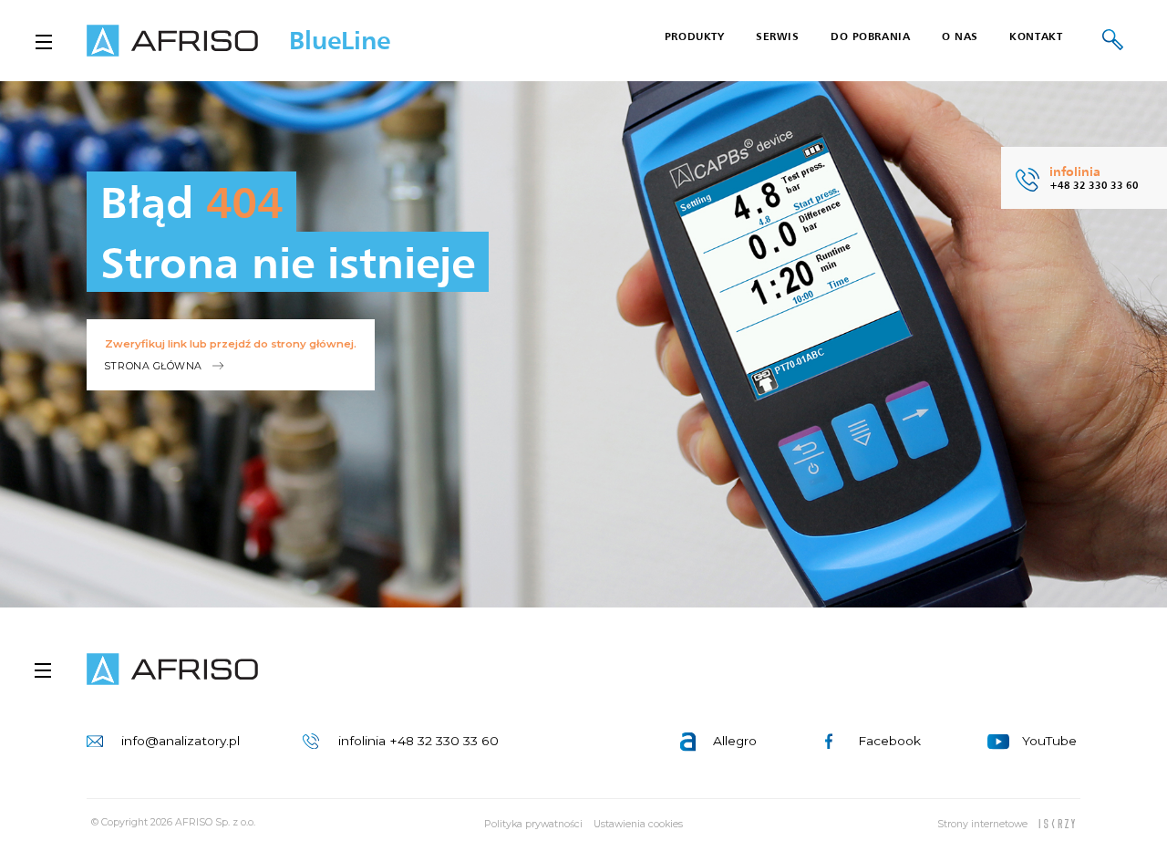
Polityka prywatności (533, 824)
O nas (960, 37)
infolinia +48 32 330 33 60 (418, 740)
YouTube (1049, 740)
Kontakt (1035, 37)
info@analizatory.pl (180, 740)
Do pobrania (870, 37)
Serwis (777, 37)
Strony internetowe (982, 824)
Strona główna (153, 366)
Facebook (889, 740)
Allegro (735, 740)
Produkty (695, 37)
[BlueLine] (172, 669)
